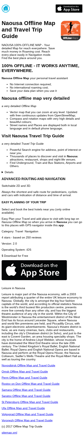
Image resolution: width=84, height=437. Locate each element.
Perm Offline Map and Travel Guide (24, 377)
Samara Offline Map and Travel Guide (26, 389)
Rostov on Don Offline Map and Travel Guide (31, 383)
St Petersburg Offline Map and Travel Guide (30, 402)
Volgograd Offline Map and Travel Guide (27, 414)
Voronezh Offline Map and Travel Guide (27, 420)
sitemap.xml (9, 432)
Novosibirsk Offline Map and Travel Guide (28, 365)
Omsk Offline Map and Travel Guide (25, 371)
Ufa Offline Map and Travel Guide (23, 408)
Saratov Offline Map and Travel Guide (26, 396)
